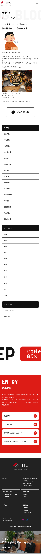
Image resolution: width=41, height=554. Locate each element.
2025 (5, 240)
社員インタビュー (28, 494)
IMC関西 (6, 170)
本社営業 (7, 140)
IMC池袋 (6, 201)
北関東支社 (7, 207)
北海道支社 (7, 219)
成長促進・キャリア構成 (11, 494)
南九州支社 (7, 152)
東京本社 (7, 188)
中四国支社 (7, 164)
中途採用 (26, 510)
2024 (5, 246)
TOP (5, 18)
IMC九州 (6, 158)
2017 (5, 289)
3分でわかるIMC (28, 485)
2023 (5, 252)
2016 (5, 295)
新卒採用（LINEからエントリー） (14, 433)
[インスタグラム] (22, 519)
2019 (5, 277)
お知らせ (7, 316)
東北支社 (7, 213)
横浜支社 (7, 134)
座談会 (25, 496)
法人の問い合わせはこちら (8, 520)
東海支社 (23, 24)
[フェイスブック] (27, 519)
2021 (5, 265)
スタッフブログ (15, 24)
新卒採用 (26, 507)
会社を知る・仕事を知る (30, 478)
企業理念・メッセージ (29, 481)
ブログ (5, 505)
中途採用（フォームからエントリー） (16, 441)
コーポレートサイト (7, 518)
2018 (5, 283)
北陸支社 (7, 182)
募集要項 (7, 416)
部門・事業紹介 (28, 483)
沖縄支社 (7, 146)
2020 (5, 271)
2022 (5, 259)
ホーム (5, 478)
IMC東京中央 (8, 195)
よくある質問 (8, 424)
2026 (5, 234)
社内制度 (7, 496)
